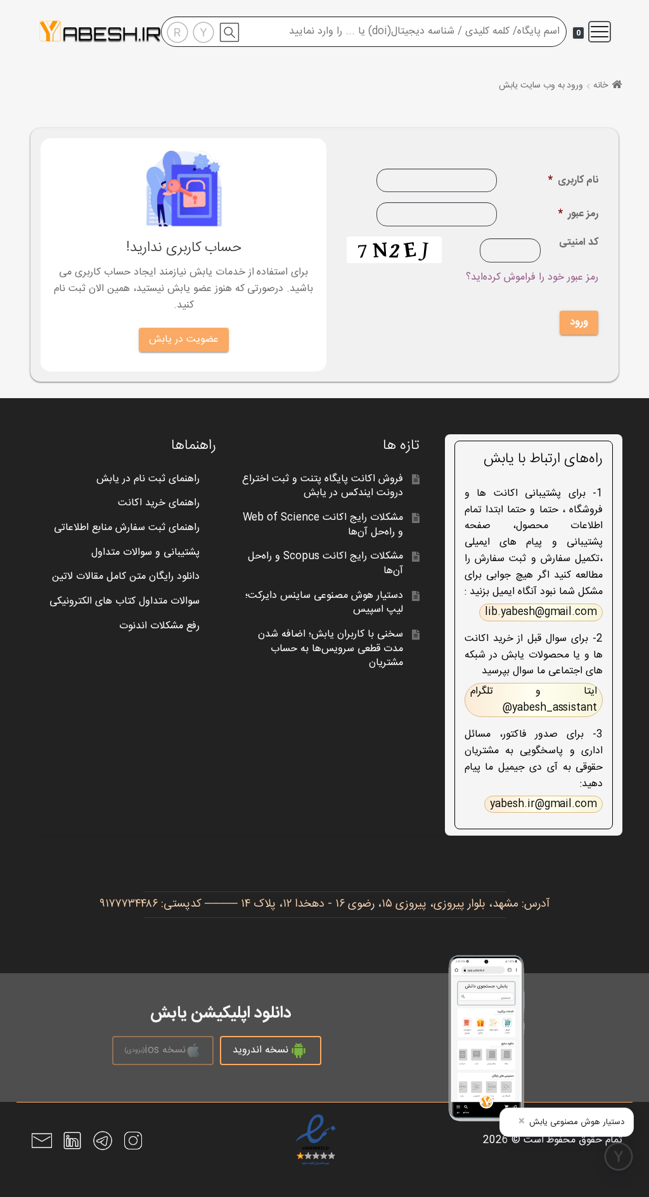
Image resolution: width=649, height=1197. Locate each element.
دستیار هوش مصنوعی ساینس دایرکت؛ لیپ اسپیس (324, 603)
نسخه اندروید (260, 1050)
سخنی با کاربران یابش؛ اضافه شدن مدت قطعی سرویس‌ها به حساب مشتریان (330, 648)
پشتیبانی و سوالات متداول (145, 552)
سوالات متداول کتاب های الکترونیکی (124, 601)
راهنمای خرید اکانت (159, 503)
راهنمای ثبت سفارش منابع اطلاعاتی (127, 527)
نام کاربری (573, 181)
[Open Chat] (618, 1156)
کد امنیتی (578, 243)
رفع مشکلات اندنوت (159, 626)
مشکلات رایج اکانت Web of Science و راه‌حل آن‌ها (323, 525)
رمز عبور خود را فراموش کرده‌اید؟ (532, 277)
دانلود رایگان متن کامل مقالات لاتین (126, 576)
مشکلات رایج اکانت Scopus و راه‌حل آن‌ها (325, 563)
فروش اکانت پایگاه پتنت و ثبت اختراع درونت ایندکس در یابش (322, 486)
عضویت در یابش (184, 339)
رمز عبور (578, 214)
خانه (600, 85)
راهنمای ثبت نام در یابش (148, 479)
